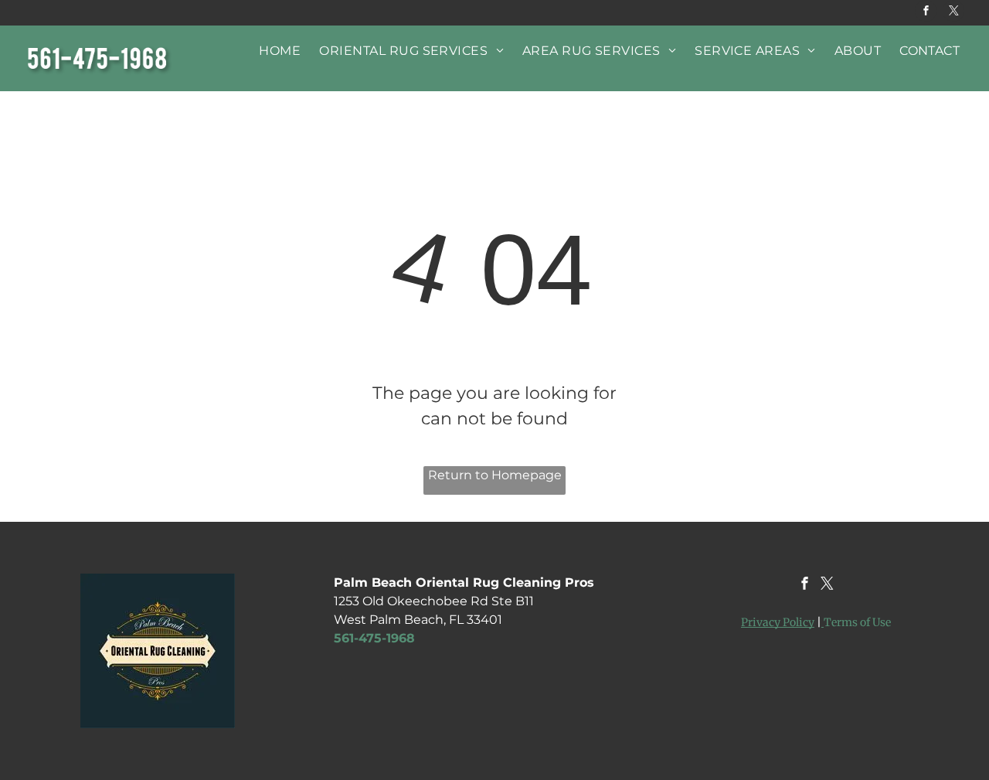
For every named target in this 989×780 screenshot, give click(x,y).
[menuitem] (280, 51)
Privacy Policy (777, 622)
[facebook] (925, 13)
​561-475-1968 (374, 638)
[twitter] (953, 13)
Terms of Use (857, 622)
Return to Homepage (495, 475)
